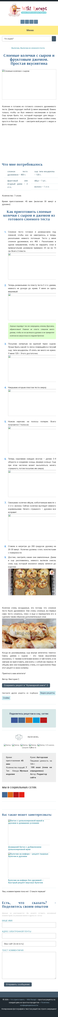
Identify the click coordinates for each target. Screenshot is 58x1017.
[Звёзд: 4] (33, 745)
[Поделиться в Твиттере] (36, 720)
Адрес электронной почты (16, 931)
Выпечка (15, 48)
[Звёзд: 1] (8, 745)
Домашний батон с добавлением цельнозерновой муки (24, 848)
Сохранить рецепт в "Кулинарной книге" (26, 685)
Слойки (6, 698)
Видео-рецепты (47, 693)
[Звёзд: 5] (42, 745)
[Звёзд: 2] (16, 745)
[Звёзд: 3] (25, 745)
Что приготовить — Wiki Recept (23, 1000)
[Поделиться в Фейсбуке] (14, 720)
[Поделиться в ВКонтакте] (21, 720)
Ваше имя (7, 920)
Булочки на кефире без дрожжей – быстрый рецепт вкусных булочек (25, 881)
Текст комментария (12, 950)
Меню (30, 30)
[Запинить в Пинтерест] (43, 720)
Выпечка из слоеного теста (32, 48)
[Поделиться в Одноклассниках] (29, 720)
